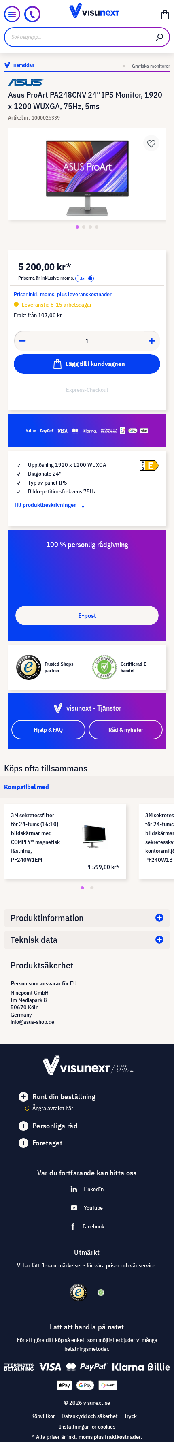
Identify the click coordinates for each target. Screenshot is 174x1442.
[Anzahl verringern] (22, 341)
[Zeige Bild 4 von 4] (96, 227)
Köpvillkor (43, 1416)
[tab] (26, 787)
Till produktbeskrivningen (46, 504)
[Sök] (160, 37)
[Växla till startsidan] (87, 14)
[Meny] (12, 14)
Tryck (130, 1416)
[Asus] (87, 82)
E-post (87, 615)
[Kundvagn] (165, 14)
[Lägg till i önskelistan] (151, 143)
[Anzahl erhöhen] (152, 341)
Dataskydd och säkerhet (90, 1416)
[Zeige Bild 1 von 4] (77, 227)
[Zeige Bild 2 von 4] (83, 227)
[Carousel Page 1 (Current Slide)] (82, 887)
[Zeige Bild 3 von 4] (90, 227)
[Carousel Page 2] (91, 887)
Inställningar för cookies (87, 1426)
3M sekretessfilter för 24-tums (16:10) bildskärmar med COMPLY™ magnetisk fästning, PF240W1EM (35, 837)
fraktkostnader (123, 1436)
